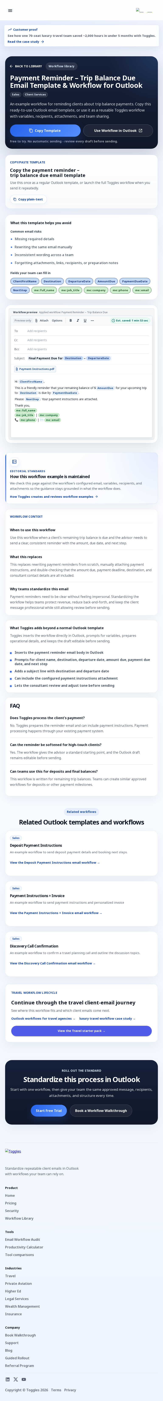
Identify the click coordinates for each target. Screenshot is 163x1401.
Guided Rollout (17, 1358)
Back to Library (28, 66)
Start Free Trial (49, 1110)
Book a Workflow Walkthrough (101, 1110)
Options (57, 320)
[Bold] (70, 321)
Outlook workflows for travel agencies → (43, 1018)
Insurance (13, 1314)
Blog (8, 1350)
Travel (10, 1276)
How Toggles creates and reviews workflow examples (51, 497)
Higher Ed (13, 1291)
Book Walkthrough (20, 1335)
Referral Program (19, 1365)
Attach (44, 320)
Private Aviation (18, 1283)
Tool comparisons (19, 1254)
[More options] (92, 321)
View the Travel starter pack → (81, 1031)
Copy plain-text (30, 199)
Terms (56, 1390)
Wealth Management (22, 1306)
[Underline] (85, 321)
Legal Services (17, 1298)
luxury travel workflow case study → (107, 1018)
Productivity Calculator (24, 1247)
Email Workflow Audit (22, 1239)
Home (10, 1195)
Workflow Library (19, 1218)
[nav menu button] (10, 11)
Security (12, 1210)
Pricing (10, 1203)
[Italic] (78, 321)
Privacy (70, 1390)
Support (12, 1342)
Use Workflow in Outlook (115, 130)
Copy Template (48, 130)
